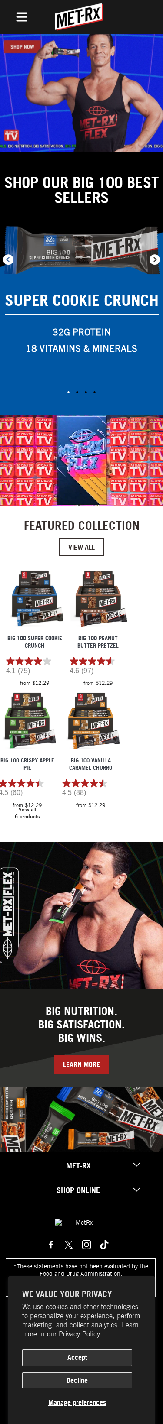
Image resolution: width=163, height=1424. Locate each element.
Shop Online (78, 1190)
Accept (77, 1357)
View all (81, 547)
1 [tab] (68, 392)
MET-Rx (78, 1165)
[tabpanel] (81, 294)
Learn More (81, 1064)
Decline (77, 1380)
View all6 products (27, 813)
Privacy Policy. (80, 1334)
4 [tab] (94, 392)
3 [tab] (86, 392)
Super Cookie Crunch (82, 300)
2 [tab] (77, 392)
